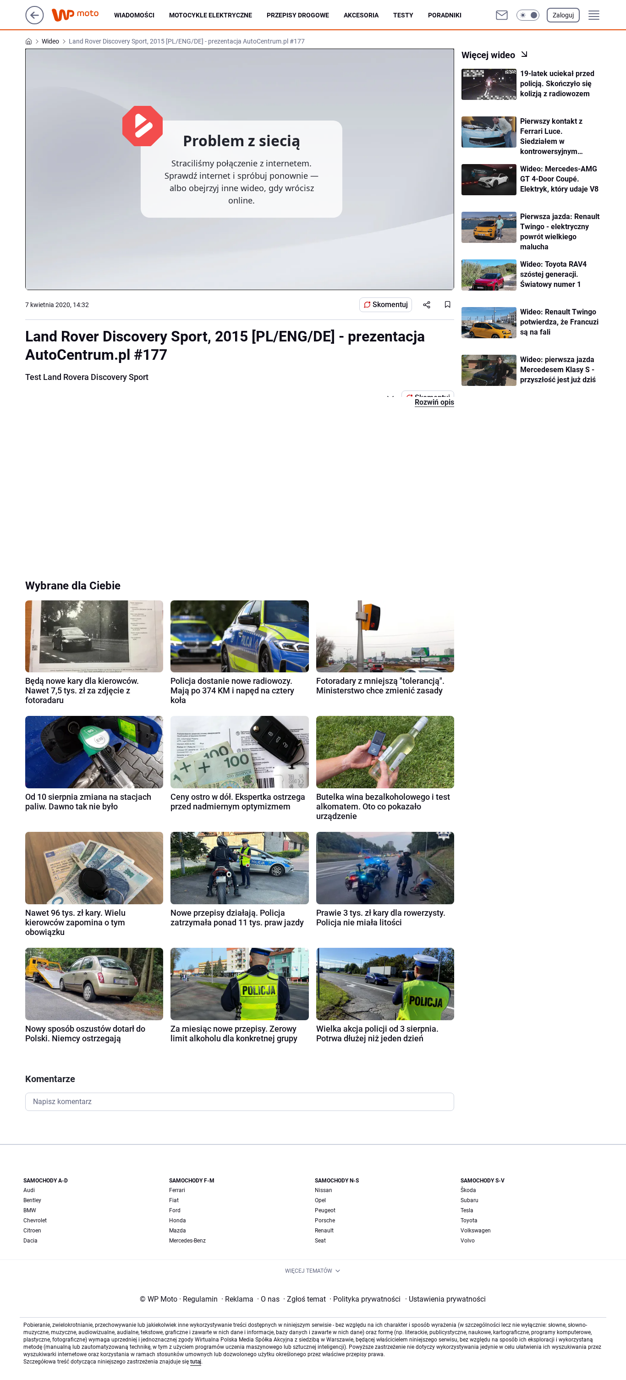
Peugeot (325, 1210)
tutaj (195, 1361)
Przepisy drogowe (298, 15)
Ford (175, 1210)
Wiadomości (134, 15)
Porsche (325, 1220)
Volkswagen (476, 1230)
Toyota (469, 1220)
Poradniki (444, 15)
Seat (320, 1240)
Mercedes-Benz (187, 1240)
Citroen (32, 1230)
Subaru (469, 1200)
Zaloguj (563, 15)
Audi (29, 1190)
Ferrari (177, 1190)
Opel (320, 1200)
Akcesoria (361, 15)
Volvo (468, 1240)
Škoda (468, 1190)
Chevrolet (35, 1220)
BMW (29, 1210)
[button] (527, 15)
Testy (403, 15)
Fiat (174, 1200)
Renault (324, 1230)
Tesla (467, 1210)
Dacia (30, 1240)
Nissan (323, 1190)
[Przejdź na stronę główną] (34, 21)
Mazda (177, 1230)
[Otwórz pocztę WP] (501, 15)
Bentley (32, 1200)
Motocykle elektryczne (210, 15)
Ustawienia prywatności (445, 1299)
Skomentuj (390, 304)
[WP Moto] (82, 15)
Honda (177, 1220)
